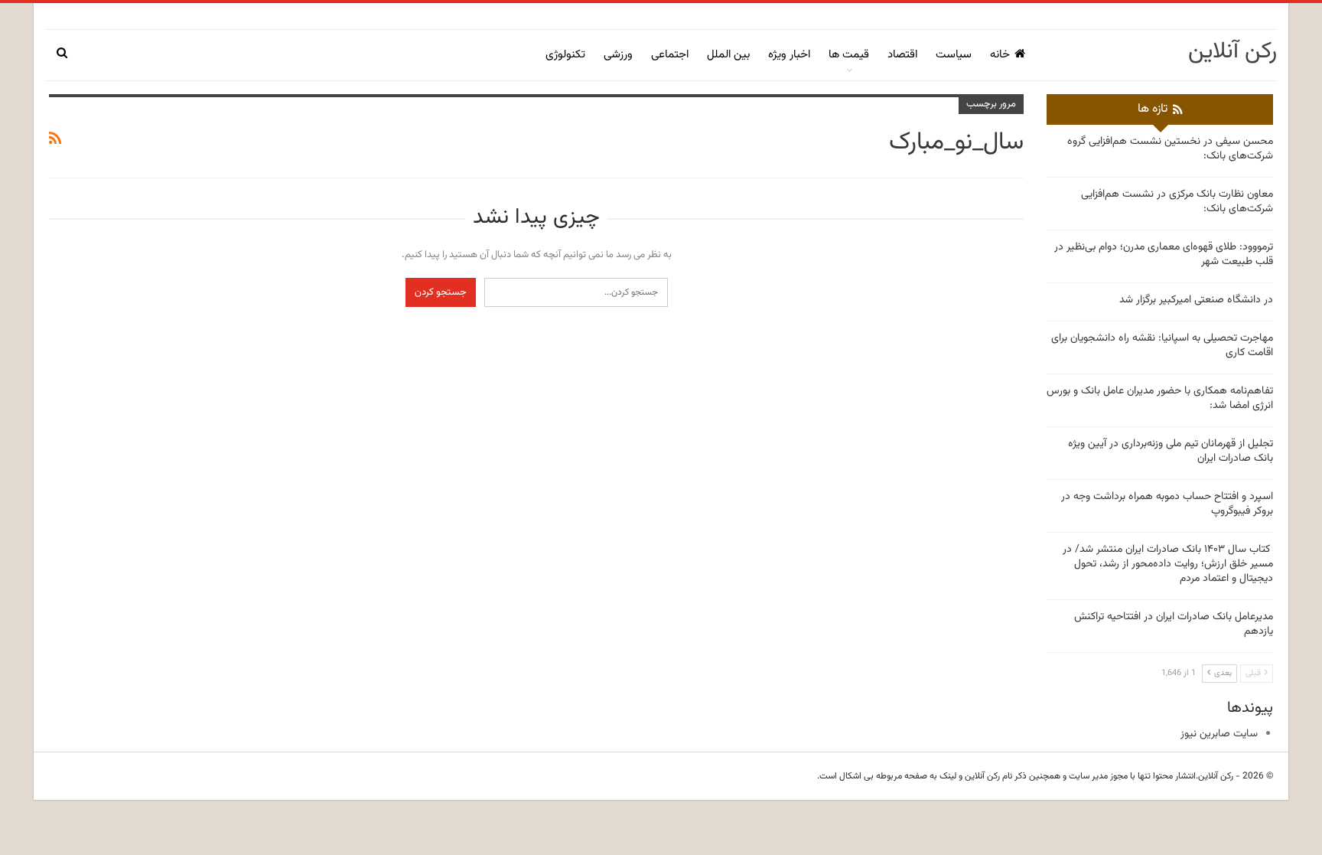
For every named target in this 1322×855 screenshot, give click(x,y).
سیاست (954, 55)
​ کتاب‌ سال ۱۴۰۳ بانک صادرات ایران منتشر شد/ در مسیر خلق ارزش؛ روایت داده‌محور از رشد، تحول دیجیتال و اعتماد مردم (1168, 564)
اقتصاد (902, 55)
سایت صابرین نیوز (1219, 734)
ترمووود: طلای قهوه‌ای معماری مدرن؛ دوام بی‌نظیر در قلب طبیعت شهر (1163, 254)
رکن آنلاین (1232, 52)
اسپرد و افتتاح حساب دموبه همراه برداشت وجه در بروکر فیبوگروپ (1167, 504)
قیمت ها (849, 55)
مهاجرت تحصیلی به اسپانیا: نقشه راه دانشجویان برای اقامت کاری (1162, 345)
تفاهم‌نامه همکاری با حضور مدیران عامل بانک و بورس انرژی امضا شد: (1160, 398)
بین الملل (728, 55)
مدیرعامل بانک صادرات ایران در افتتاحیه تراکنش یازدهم (1173, 624)
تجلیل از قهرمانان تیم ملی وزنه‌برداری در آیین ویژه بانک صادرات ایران (1170, 451)
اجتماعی (670, 55)
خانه (1000, 55)
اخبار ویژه (789, 55)
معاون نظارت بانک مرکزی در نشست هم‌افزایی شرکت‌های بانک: (1177, 201)
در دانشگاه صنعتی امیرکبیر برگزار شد (1196, 300)
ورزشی (618, 55)
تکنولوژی (565, 55)
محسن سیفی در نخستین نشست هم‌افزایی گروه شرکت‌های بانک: (1170, 149)
